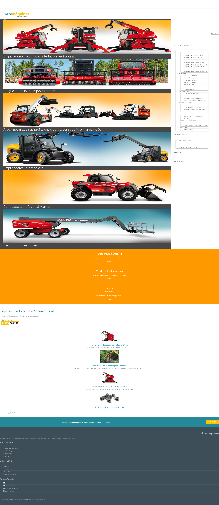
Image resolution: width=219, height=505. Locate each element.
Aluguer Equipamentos (183, 45)
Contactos (178, 161)
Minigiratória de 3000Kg (190, 78)
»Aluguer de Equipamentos (10, 448)
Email (10, 483)
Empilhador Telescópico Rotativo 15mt (195, 57)
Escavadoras (182, 73)
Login (11, 499)
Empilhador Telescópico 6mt (192, 53)
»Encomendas (7, 456)
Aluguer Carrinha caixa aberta (193, 116)
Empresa (177, 37)
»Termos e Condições (8, 469)
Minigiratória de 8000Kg (190, 82)
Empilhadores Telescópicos (187, 50)
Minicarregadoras (184, 91)
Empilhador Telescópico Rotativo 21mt (195, 66)
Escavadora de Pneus (190, 89)
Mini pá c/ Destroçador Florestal (193, 123)
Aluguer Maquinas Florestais (187, 120)
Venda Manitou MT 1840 (185, 140)
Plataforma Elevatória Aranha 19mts (194, 109)
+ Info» (109, 261)
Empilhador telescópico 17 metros (188, 147)
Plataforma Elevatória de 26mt (192, 107)
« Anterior (3, 413)
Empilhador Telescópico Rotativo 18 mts (195, 64)
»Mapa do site (6, 466)
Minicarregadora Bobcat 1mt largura (194, 100)
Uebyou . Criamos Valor (27, 499)
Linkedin (12, 491)
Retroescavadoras (184, 111)
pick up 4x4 (187, 118)
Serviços (177, 152)
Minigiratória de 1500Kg (190, 75)
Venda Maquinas (180, 135)
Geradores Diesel (184, 127)
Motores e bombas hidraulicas (187, 145)
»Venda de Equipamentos (10, 451)
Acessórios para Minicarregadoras (194, 98)
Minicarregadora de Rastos (192, 96)
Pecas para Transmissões (186, 142)
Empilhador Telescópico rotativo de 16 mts (196, 59)
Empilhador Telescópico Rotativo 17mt (195, 62)
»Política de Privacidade (9, 474)
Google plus (15, 488)
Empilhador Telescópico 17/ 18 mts (193, 55)
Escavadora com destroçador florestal (195, 125)
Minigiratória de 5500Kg (190, 80)
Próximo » (17, 413)
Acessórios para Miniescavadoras (193, 87)
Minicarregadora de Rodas (191, 93)
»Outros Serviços (7, 453)
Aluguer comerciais (184, 114)
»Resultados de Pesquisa (9, 471)
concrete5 (42, 499)
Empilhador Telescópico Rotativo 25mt (195, 69)
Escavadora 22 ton (189, 84)
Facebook (13, 485)
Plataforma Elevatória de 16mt (192, 105)
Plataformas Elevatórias (186, 102)
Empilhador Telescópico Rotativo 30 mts (195, 71)
